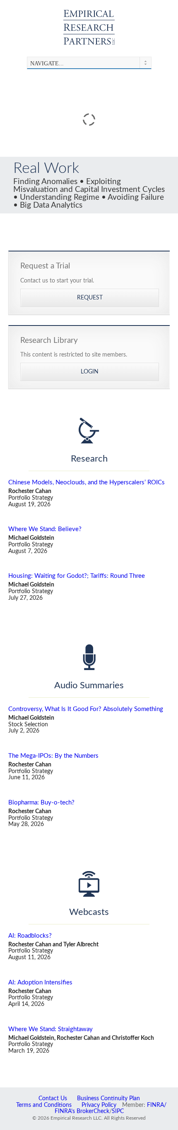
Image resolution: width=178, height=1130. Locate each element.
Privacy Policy (99, 1105)
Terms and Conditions (44, 1105)
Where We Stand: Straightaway (50, 1029)
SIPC (118, 1111)
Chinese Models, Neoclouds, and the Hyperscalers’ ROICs (86, 482)
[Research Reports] (89, 430)
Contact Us (52, 1098)
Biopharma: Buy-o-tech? (41, 803)
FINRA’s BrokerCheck (82, 1111)
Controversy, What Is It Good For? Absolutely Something (85, 709)
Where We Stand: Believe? (45, 529)
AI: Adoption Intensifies (40, 982)
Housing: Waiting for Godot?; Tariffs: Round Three (76, 576)
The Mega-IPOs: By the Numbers (53, 756)
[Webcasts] (89, 884)
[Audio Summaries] (89, 657)
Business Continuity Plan (108, 1098)
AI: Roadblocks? (30, 936)
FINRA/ (156, 1105)
